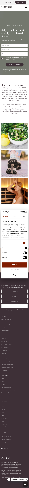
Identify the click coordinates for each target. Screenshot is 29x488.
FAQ (2, 381)
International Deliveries (7, 367)
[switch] (25, 248)
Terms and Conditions (6, 362)
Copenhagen (4, 418)
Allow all (14, 264)
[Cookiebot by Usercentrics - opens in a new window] (20, 212)
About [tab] (23, 216)
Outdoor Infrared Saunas (7, 325)
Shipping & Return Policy (7, 364)
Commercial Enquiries (6, 344)
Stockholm (4, 424)
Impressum (4, 370)
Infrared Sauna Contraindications (9, 390)
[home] (7, 7)
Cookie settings (5, 359)
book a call (20, 2)
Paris (2, 415)
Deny (14, 275)
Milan (2, 406)
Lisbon (3, 409)
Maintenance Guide (6, 387)
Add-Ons (3, 328)
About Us (3, 338)
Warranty (3, 353)
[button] (26, 7)
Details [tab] (14, 216)
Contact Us (4, 341)
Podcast (3, 396)
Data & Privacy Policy (6, 356)
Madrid (3, 412)
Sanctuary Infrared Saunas (7, 322)
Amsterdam (4, 427)
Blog (2, 378)
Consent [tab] (5, 216)
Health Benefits (5, 330)
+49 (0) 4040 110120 (6, 436)
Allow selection (14, 269)
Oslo (2, 421)
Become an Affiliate (6, 350)
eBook (3, 384)
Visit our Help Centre (6, 393)
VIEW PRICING (8, 2)
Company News (5, 347)
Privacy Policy (20, 310)
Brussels (3, 404)
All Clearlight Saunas (6, 319)
